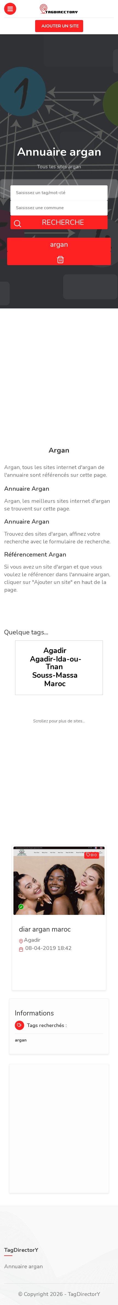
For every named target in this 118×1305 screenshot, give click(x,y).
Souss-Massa (55, 675)
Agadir (54, 651)
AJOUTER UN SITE (60, 26)
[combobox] (59, 192)
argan (21, 1040)
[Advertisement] (59, 378)
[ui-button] (59, 258)
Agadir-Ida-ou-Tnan (56, 663)
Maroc (55, 684)
